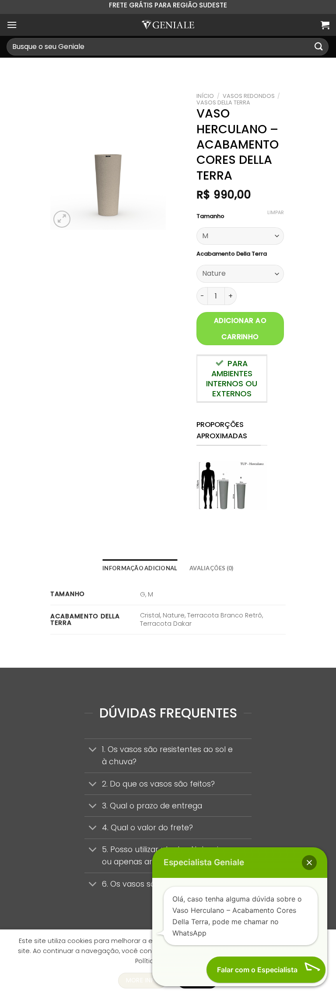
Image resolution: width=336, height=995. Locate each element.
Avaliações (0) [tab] (211, 568)
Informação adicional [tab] (139, 568)
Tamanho (210, 216)
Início (205, 96)
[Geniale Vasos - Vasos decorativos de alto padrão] (168, 24)
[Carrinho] (325, 25)
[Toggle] (93, 750)
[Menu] (12, 24)
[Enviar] (319, 46)
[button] (309, 862)
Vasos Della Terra (223, 102)
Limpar (275, 212)
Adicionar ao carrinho (240, 328)
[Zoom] (61, 219)
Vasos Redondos (249, 96)
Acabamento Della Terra (231, 254)
